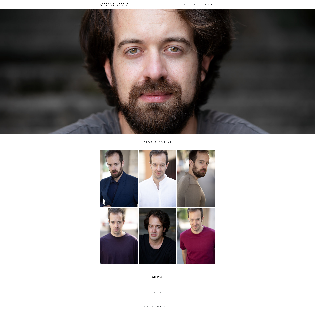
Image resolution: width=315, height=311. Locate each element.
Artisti (197, 4)
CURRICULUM (157, 277)
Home (185, 4)
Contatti (210, 4)
